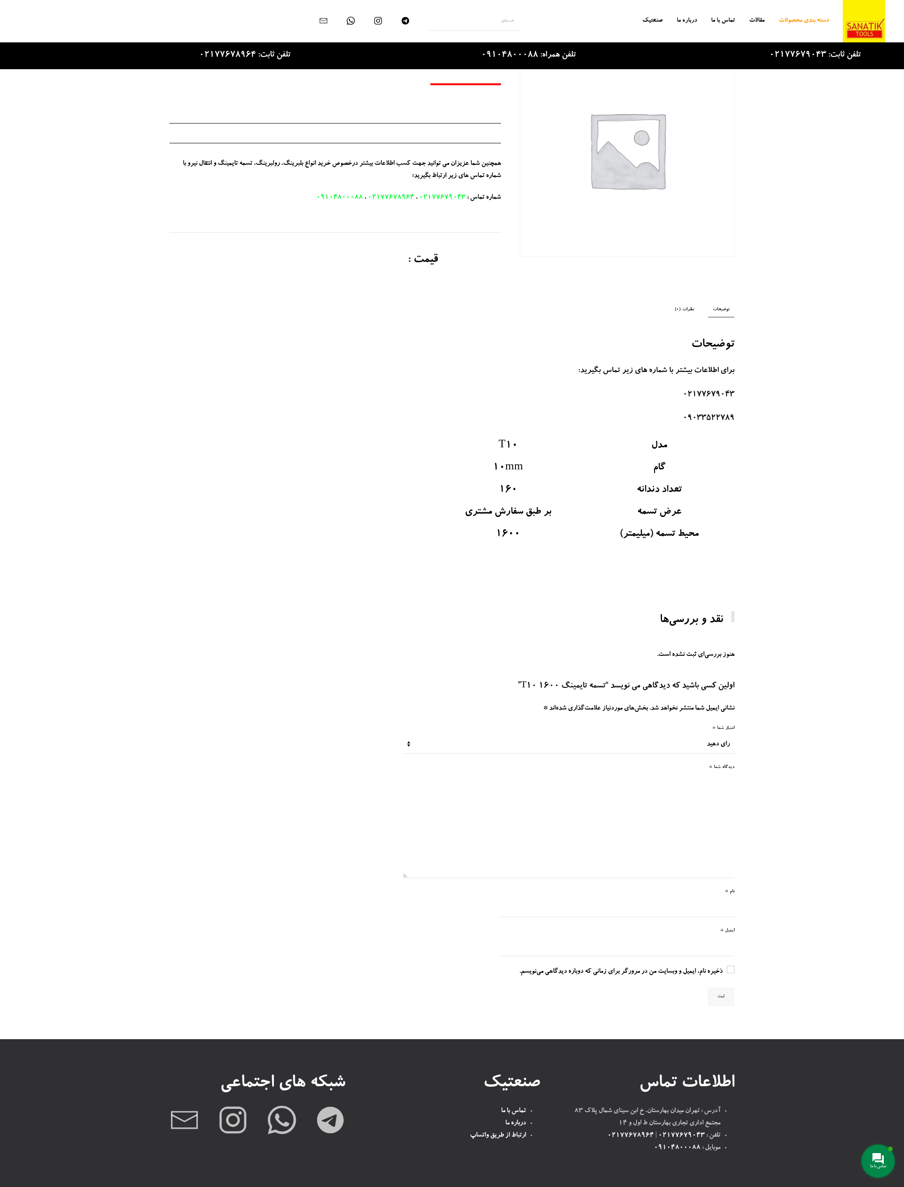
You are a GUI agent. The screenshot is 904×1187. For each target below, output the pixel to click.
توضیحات (721, 309)
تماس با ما (723, 20)
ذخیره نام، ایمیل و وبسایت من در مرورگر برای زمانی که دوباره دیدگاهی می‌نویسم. (621, 972)
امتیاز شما (723, 728)
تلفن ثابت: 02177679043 (815, 55)
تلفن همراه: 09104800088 (528, 55)
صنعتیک (652, 20)
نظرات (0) (684, 309)
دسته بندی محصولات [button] (804, 20)
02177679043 (442, 198)
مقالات (757, 20)
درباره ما (687, 20)
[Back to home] (864, 21)
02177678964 (391, 198)
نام (729, 891)
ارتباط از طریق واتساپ (498, 1135)
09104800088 (339, 198)
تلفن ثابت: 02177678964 (245, 55)
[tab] (726, 310)
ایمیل (727, 930)
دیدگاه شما (721, 767)
